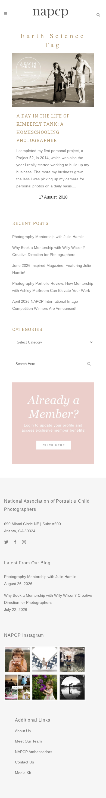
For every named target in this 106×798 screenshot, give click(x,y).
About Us (23, 731)
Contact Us (24, 762)
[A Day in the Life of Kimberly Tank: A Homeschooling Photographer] (53, 80)
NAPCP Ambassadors (33, 752)
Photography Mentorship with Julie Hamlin (48, 236)
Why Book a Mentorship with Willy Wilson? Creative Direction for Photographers (48, 599)
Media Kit (23, 773)
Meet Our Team (28, 741)
